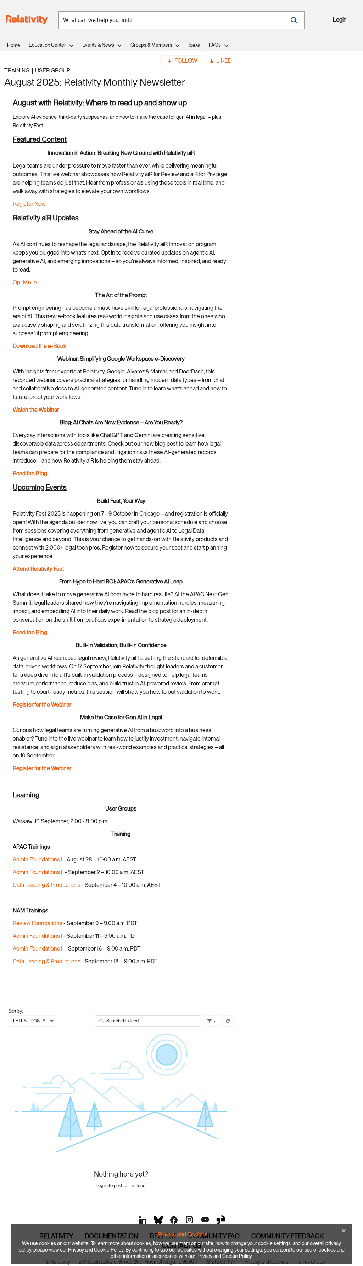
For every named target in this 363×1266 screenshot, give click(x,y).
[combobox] (171, 20)
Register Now (29, 204)
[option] (181, 1244)
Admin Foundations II (38, 872)
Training (17, 70)
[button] (293, 20)
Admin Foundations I (38, 859)
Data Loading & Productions (46, 885)
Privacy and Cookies (182, 1234)
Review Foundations (37, 923)
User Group (52, 70)
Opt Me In (25, 282)
